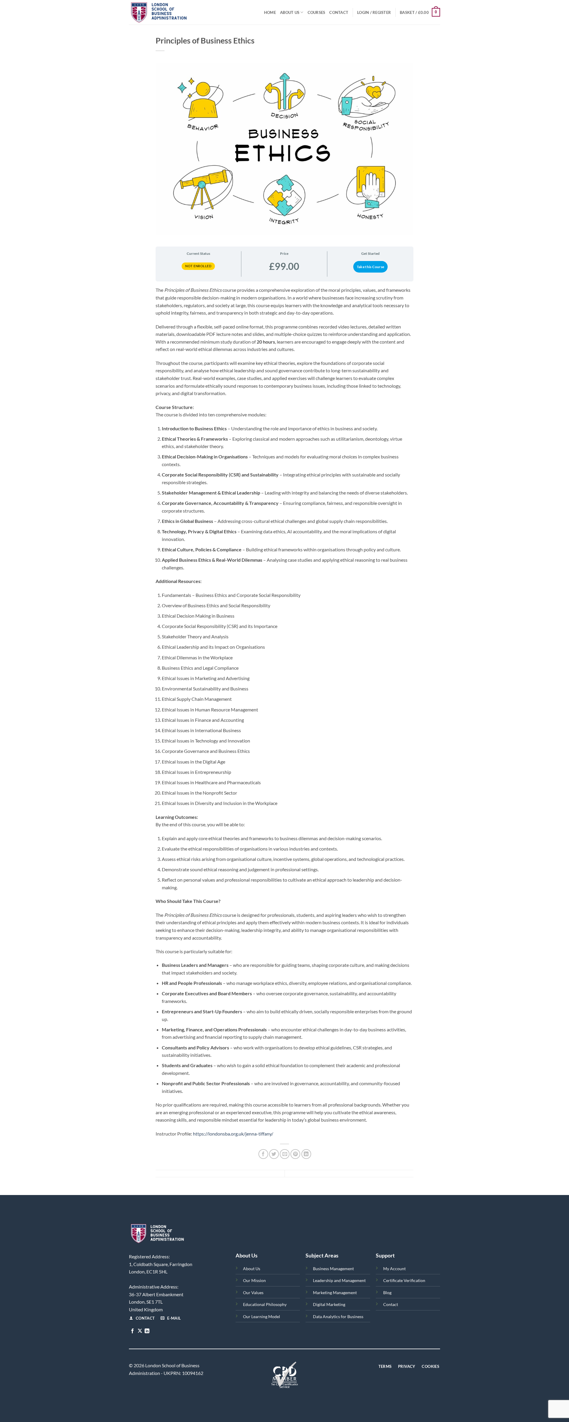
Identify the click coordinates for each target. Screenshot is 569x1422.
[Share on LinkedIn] (306, 1154)
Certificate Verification (404, 1280)
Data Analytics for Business (338, 1316)
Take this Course (370, 267)
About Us (289, 12)
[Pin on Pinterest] (295, 1154)
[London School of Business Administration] (172, 12)
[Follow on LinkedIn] (147, 1331)
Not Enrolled (198, 266)
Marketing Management (335, 1292)
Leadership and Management (339, 1280)
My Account (394, 1268)
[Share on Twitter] (274, 1154)
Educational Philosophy (265, 1304)
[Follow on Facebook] (132, 1331)
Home (270, 12)
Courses (316, 12)
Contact (338, 12)
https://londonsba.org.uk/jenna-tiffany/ (233, 1133)
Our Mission (254, 1280)
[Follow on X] (140, 1331)
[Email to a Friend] (285, 1154)
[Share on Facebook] (263, 1154)
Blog (387, 1292)
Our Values (253, 1292)
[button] (374, 12)
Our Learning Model (261, 1316)
